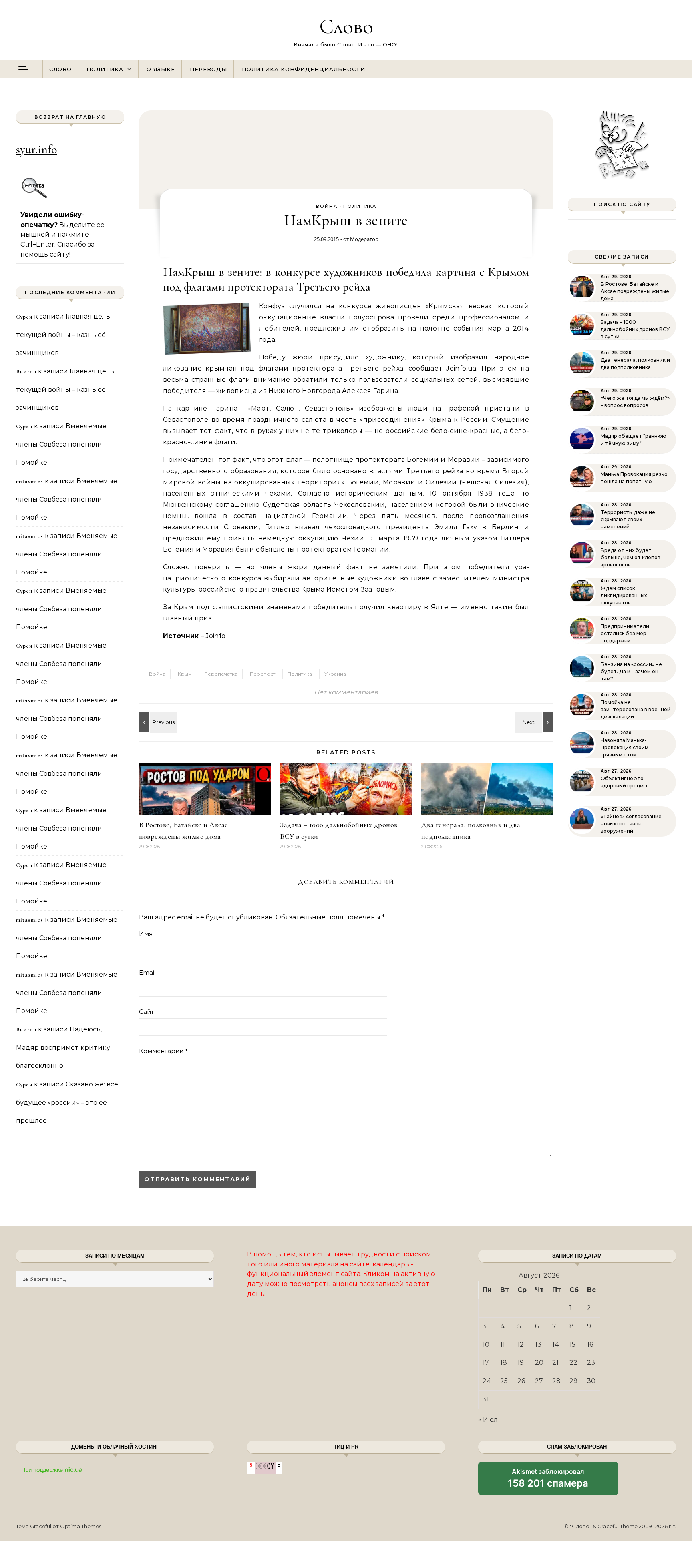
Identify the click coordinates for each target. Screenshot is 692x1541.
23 (591, 1362)
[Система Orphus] (35, 197)
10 (486, 1344)
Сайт (146, 1011)
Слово (346, 26)
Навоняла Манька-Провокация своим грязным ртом (624, 747)
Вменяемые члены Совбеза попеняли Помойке (61, 444)
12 (520, 1344)
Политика (104, 69)
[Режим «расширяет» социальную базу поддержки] (535, 722)
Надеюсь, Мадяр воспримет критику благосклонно (63, 1047)
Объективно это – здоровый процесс (625, 782)
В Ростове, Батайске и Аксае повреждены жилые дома (635, 291)
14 (555, 1344)
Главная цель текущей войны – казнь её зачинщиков (63, 335)
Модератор (364, 239)
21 (555, 1362)
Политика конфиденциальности (303, 69)
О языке (161, 69)
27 (539, 1381)
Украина (335, 674)
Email (147, 972)
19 (520, 1362)
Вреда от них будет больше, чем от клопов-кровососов (631, 557)
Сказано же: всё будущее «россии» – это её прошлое (67, 1102)
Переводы (208, 69)
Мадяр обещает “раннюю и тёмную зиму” (633, 439)
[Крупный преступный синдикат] (157, 722)
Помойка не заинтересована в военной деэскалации (635, 709)
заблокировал (548, 1481)
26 (521, 1381)
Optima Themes (80, 1526)
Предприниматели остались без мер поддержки (625, 633)
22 (573, 1362)
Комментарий (163, 1051)
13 (538, 1344)
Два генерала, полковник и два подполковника (635, 363)
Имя (146, 933)
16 (590, 1344)
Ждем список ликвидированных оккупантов (624, 595)
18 (503, 1362)
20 (539, 1362)
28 (556, 1381)
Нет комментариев (346, 692)
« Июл (488, 1419)
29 (573, 1381)
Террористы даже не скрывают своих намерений (628, 519)
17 (486, 1362)
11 (502, 1344)
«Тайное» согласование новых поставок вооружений (631, 823)
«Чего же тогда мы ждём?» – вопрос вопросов (635, 401)
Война (327, 206)
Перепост (262, 674)
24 (487, 1381)
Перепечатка (220, 674)
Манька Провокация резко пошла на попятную (634, 477)
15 (572, 1344)
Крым (185, 674)
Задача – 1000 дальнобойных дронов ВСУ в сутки (635, 329)
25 (504, 1381)
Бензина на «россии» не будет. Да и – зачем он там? (631, 671)
